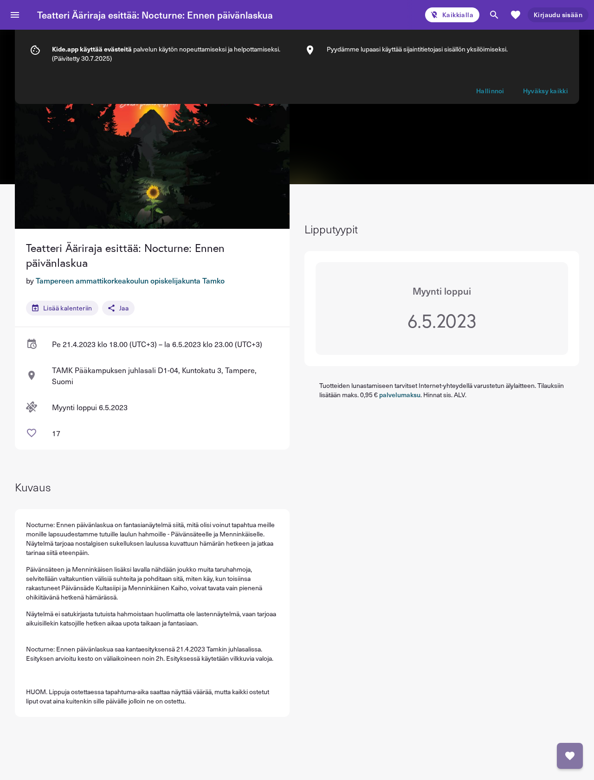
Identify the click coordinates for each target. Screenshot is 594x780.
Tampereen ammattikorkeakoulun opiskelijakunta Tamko (130, 280)
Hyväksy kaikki (545, 91)
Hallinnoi (490, 91)
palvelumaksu (399, 395)
